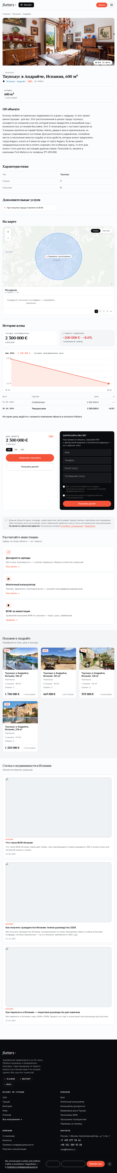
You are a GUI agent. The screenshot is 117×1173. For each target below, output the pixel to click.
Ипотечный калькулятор (72, 1101)
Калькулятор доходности (72, 1106)
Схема (95, 231)
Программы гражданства (73, 1119)
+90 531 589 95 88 (71, 1144)
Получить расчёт (30, 466)
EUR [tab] (9, 450)
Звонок (101, 5)
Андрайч (27, 14)
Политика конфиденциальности (18, 1144)
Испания (17, 14)
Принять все (95, 1164)
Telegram (10, 1079)
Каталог (28, 5)
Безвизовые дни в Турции (73, 1110)
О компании (8, 1136)
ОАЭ (5, 1097)
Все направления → (12, 1119)
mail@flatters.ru (67, 1149)
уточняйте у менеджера (71, 526)
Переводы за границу (71, 1123)
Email (9, 1084)
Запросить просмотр (30, 458)
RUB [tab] (22, 450)
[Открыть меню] (111, 5)
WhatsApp (26, 1079)
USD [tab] (15, 450)
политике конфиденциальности (22, 1167)
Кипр (5, 1110)
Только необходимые (73, 1164)
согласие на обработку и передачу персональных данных (82, 487)
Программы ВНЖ (69, 1115)
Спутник (106, 231)
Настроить (53, 1164)
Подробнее (90, 526)
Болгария (7, 1106)
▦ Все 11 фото (102, 62)
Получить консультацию (14, 1149)
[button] (58, 42)
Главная (6, 14)
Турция (6, 1101)
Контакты (7, 1140)
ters (8, 4)
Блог (62, 1097)
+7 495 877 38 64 (70, 1140)
